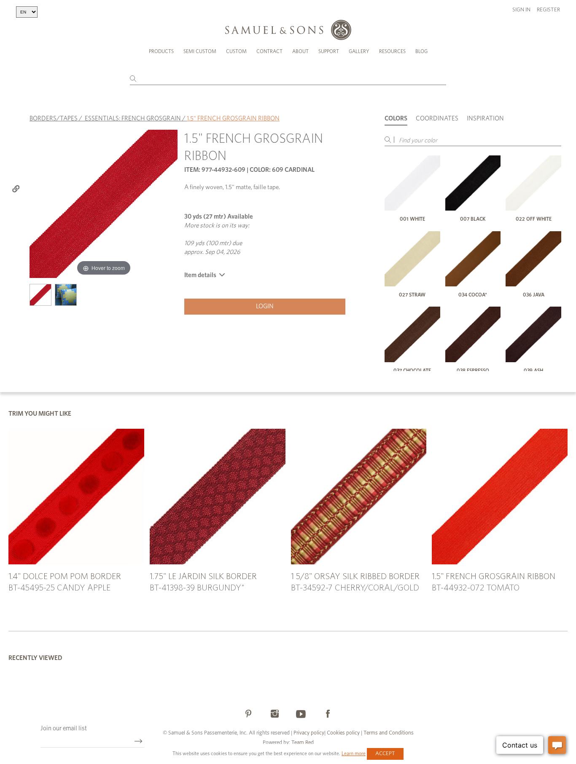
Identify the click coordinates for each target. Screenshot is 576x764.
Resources (392, 51)
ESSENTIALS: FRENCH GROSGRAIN (133, 118)
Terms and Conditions (388, 733)
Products (161, 51)
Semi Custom (199, 51)
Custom (236, 51)
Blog (421, 51)
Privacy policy (308, 733)
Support (328, 51)
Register (548, 10)
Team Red (302, 742)
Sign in (521, 10)
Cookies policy (343, 733)
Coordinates (437, 118)
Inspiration (485, 118)
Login (265, 306)
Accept (385, 753)
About (300, 51)
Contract (269, 51)
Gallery (359, 51)
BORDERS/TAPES (54, 118)
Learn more (354, 753)
